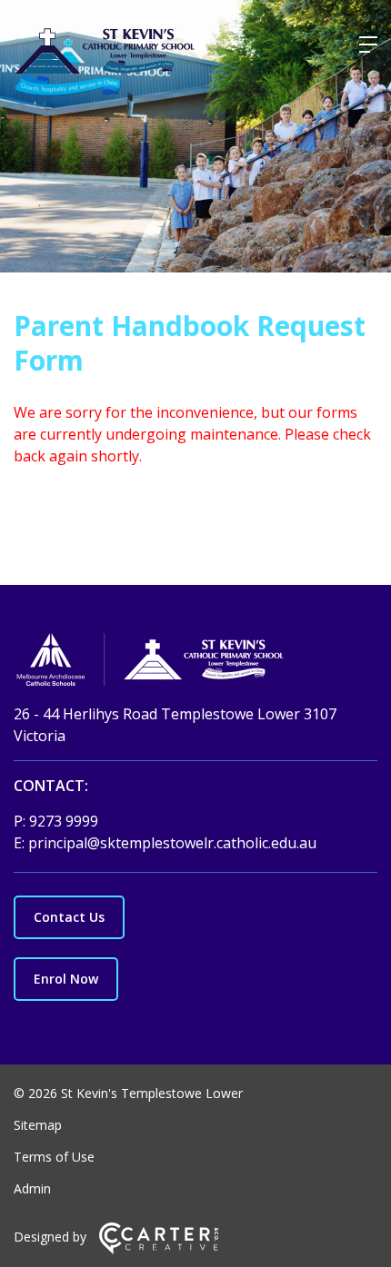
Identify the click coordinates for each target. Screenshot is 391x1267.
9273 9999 (63, 821)
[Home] (195, 662)
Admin (32, 1188)
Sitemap (38, 1124)
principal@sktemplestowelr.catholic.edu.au (172, 843)
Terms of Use (54, 1156)
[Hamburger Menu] (368, 44)
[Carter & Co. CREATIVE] (158, 1249)
